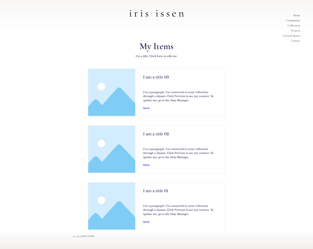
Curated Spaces (291, 35)
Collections (293, 25)
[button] (146, 108)
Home (296, 15)
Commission (293, 20)
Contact (295, 41)
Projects (295, 30)
